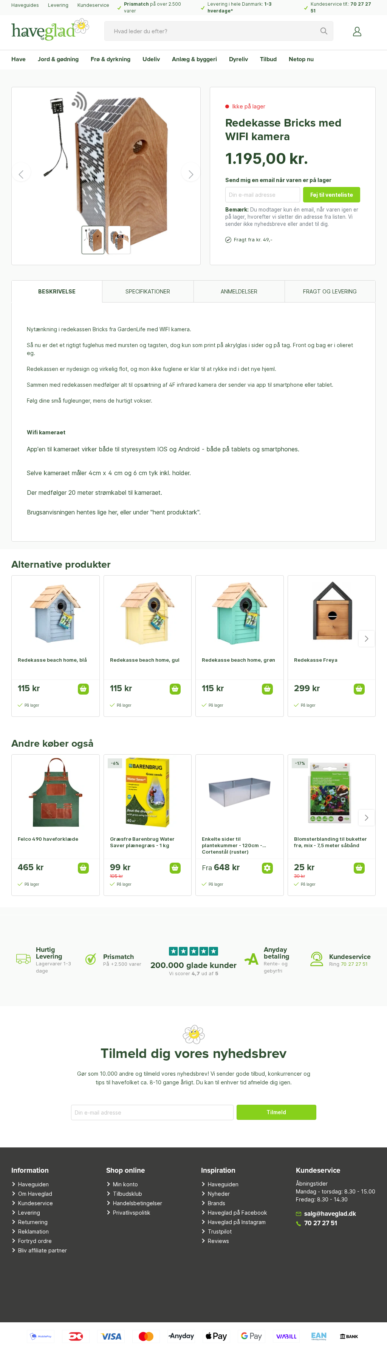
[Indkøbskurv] (371, 28)
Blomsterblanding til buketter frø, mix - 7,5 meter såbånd (330, 842)
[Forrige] (21, 171)
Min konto (125, 1184)
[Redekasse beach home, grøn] (239, 613)
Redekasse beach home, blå (52, 660)
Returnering (33, 1222)
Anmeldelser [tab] (239, 291)
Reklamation (33, 1231)
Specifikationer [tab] (147, 291)
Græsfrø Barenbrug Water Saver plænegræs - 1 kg (142, 842)
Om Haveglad (35, 1193)
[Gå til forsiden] (50, 29)
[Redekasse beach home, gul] (148, 613)
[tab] (56, 291)
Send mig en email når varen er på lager (278, 180)
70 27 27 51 (354, 964)
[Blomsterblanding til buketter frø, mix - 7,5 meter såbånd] (332, 792)
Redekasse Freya (315, 660)
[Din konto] (357, 31)
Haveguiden (33, 1184)
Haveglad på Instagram (237, 1222)
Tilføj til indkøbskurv (83, 689)
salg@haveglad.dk (330, 1214)
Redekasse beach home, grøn (238, 660)
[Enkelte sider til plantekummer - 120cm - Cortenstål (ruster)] (239, 792)
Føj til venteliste (331, 194)
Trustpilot (220, 1231)
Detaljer (267, 868)
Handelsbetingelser (137, 1203)
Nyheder (219, 1193)
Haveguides (25, 5)
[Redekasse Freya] (332, 613)
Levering (58, 5)
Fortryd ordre (35, 1241)
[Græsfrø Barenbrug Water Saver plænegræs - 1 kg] (148, 792)
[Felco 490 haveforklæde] (55, 792)
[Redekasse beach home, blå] (55, 613)
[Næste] (190, 171)
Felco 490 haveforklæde (48, 839)
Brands (216, 1203)
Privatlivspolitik (131, 1212)
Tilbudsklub (127, 1193)
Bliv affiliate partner (42, 1250)
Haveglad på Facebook (237, 1212)
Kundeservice (93, 5)
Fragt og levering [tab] (330, 291)
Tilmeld (276, 1112)
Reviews (218, 1241)
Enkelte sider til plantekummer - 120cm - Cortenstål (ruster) (232, 845)
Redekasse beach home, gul (145, 660)
